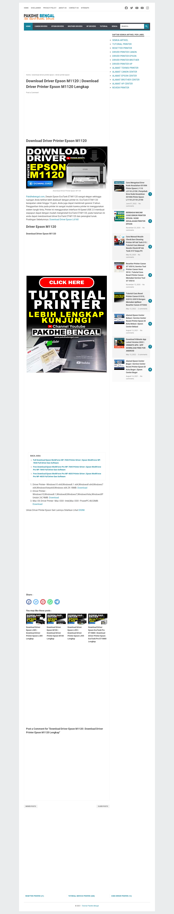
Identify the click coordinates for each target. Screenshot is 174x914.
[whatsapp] (50, 602)
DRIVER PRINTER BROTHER (125, 60)
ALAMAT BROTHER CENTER (125, 79)
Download (82, 487)
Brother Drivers (75, 26)
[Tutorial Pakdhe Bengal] (39, 17)
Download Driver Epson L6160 (64, 219)
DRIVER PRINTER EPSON (124, 56)
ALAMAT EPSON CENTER (124, 75)
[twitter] (131, 8)
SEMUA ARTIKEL (120, 40)
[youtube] (137, 8)
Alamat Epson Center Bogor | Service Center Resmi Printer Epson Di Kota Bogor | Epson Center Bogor (136, 367)
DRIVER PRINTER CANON (124, 52)
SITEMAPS (85, 8)
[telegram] (57, 602)
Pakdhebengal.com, (35, 196)
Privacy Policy (49, 8)
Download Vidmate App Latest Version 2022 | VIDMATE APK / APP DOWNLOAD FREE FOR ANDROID (136, 345)
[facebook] (126, 8)
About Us (62, 8)
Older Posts (103, 806)
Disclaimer (36, 8)
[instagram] (147, 8)
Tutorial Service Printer (81, 896)
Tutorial (104, 26)
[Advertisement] (67, 52)
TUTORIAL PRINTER (122, 44)
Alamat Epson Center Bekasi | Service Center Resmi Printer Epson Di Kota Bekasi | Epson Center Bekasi (136, 321)
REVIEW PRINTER (120, 87)
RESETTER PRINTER (122, 48)
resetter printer (34, 896)
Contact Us (74, 8)
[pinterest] (43, 602)
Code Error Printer (121, 896)
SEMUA (114, 26)
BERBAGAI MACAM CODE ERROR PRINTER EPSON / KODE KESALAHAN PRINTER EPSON (136, 218)
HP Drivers (91, 26)
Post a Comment (32, 93)
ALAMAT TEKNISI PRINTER (125, 68)
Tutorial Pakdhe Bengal (90, 906)
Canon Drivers (41, 26)
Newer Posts (31, 806)
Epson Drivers (57, 26)
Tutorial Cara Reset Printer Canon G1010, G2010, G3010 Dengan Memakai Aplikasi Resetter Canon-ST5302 (136, 299)
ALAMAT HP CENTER (122, 83)
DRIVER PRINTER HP (122, 64)
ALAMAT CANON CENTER (124, 72)
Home (26, 8)
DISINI (82, 510)
